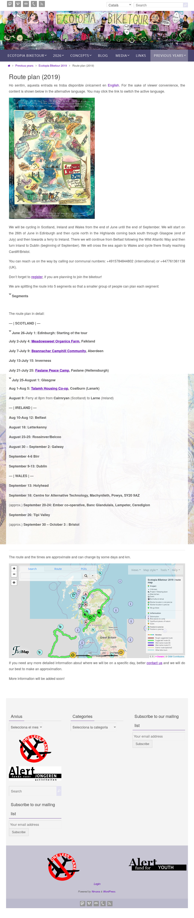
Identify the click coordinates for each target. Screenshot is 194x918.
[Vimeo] (18, 4)
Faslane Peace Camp (52, 370)
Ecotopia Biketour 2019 (53, 65)
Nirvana (96, 891)
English (113, 85)
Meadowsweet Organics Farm (55, 341)
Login (97, 884)
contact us (154, 662)
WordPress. (109, 891)
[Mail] (26, 4)
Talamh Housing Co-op (49, 388)
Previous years (24, 65)
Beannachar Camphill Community (58, 350)
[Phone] (34, 4)
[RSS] (42, 4)
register (36, 276)
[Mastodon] (10, 4)
